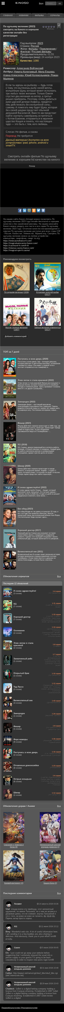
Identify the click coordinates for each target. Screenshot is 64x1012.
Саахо (17, 948)
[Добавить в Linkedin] (24, 210)
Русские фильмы (41, 51)
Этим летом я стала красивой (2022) (36, 380)
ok (60, 3)
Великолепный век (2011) (30, 551)
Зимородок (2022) (26, 402)
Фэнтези (25, 51)
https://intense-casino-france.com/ (18, 248)
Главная (8, 15)
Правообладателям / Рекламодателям (19, 1008)
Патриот (18, 904)
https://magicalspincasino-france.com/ (20, 243)
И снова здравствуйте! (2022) (32, 487)
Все (59, 576)
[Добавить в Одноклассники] (34, 210)
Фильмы (39, 15)
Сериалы (55, 15)
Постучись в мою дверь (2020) (33, 359)
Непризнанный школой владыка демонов (24, 968)
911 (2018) (22, 444)
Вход (41, 3)
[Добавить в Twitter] (38, 210)
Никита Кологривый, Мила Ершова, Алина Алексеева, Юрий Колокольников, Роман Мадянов (30, 75)
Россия (35, 46)
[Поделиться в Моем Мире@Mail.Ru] (29, 210)
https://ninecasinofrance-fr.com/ (17, 241)
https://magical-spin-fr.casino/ (16, 250)
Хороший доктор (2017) (29, 530)
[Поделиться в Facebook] (20, 210)
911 (15, 926)
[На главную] (22, 3)
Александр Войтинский (30, 68)
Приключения (48, 48)
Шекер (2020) (24, 466)
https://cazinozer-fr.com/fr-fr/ (16, 245)
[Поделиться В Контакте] (43, 210)
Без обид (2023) (25, 509)
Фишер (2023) (24, 423)
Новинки (23, 15)
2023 (40, 43)
